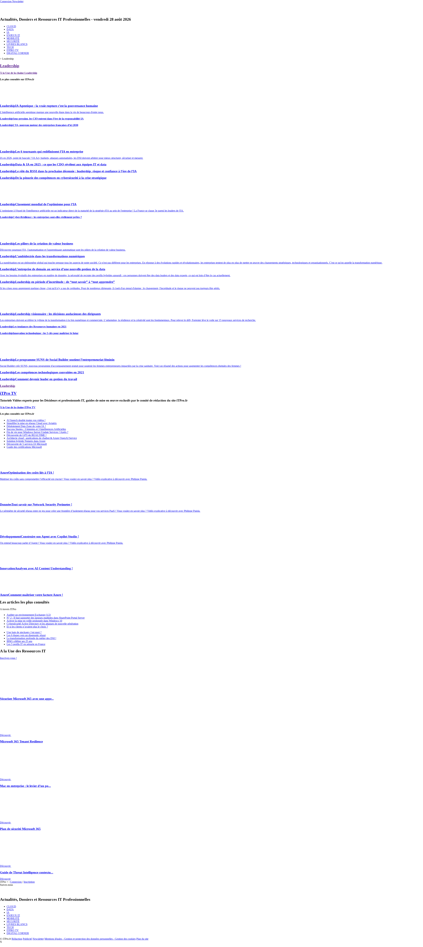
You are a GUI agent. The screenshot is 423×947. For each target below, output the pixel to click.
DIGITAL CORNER (18, 53)
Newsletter (38, 938)
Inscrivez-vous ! (8, 658)
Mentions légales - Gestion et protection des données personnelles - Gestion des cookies (90, 938)
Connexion (16, 881)
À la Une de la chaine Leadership (18, 73)
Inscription (29, 881)
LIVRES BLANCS (17, 44)
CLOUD (11, 26)
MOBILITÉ (13, 38)
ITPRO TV (13, 50)
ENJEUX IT (13, 35)
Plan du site (142, 938)
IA (8, 32)
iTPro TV (8, 393)
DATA (10, 29)
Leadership (9, 66)
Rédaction (17, 938)
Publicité (27, 938)
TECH (10, 47)
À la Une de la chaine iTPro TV (18, 407)
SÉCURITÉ (13, 41)
